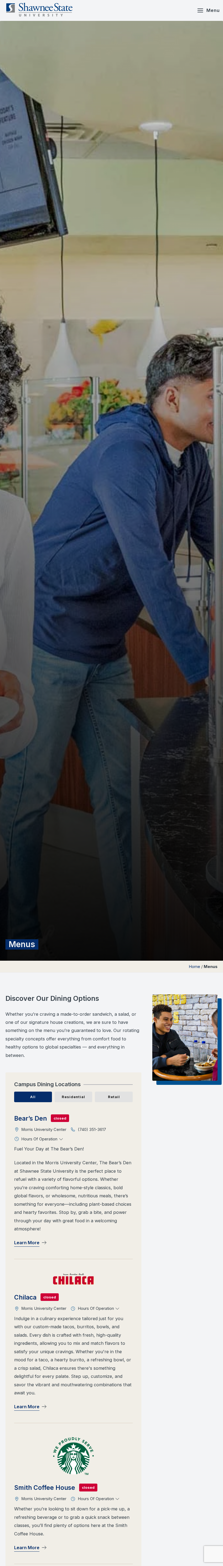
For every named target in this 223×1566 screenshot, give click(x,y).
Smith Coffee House (44, 1487)
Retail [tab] (114, 1097)
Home (194, 966)
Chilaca (25, 1297)
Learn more (26, 1242)
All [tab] (33, 1097)
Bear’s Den (30, 1118)
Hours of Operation (39, 1139)
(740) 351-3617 (92, 1129)
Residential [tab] (73, 1097)
